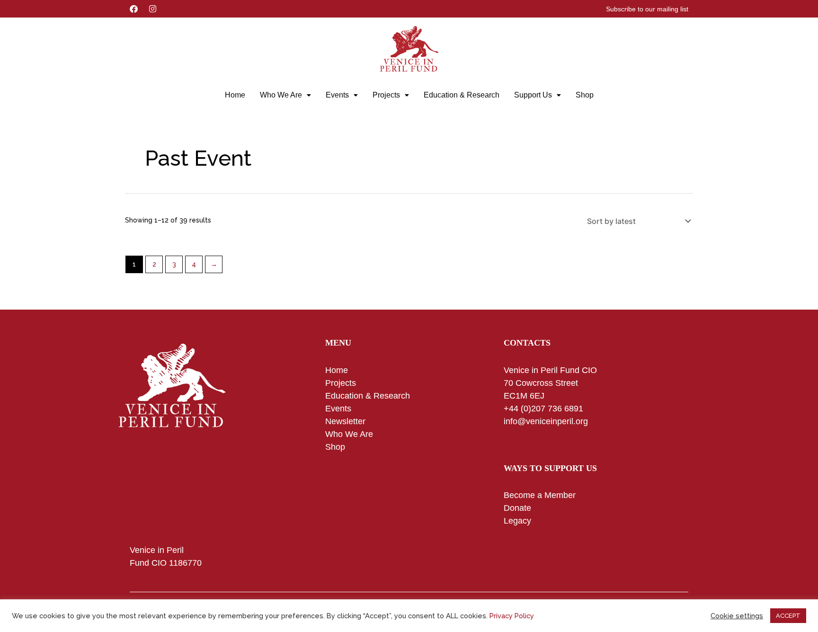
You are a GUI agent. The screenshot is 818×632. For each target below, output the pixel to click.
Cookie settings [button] (737, 616)
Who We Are (281, 95)
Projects (386, 95)
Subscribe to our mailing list (647, 9)
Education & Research (461, 95)
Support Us (533, 95)
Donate (517, 508)
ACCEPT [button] (788, 615)
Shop (585, 95)
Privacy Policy (511, 616)
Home (235, 95)
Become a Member (540, 495)
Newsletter (345, 421)
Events (337, 95)
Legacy (517, 520)
